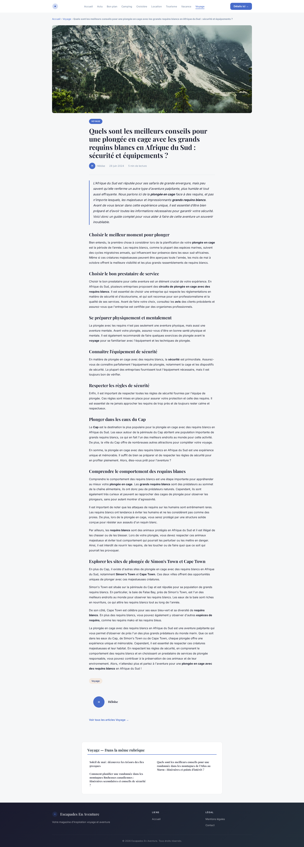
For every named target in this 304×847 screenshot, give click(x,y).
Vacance (186, 6)
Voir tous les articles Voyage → (109, 719)
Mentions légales (215, 819)
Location (156, 6)
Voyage (199, 6)
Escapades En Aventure (79, 814)
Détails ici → (241, 6)
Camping (126, 6)
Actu (100, 6)
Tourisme (171, 6)
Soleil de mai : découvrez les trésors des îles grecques (117, 763)
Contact (210, 825)
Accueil (88, 6)
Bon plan (112, 6)
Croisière (141, 6)
